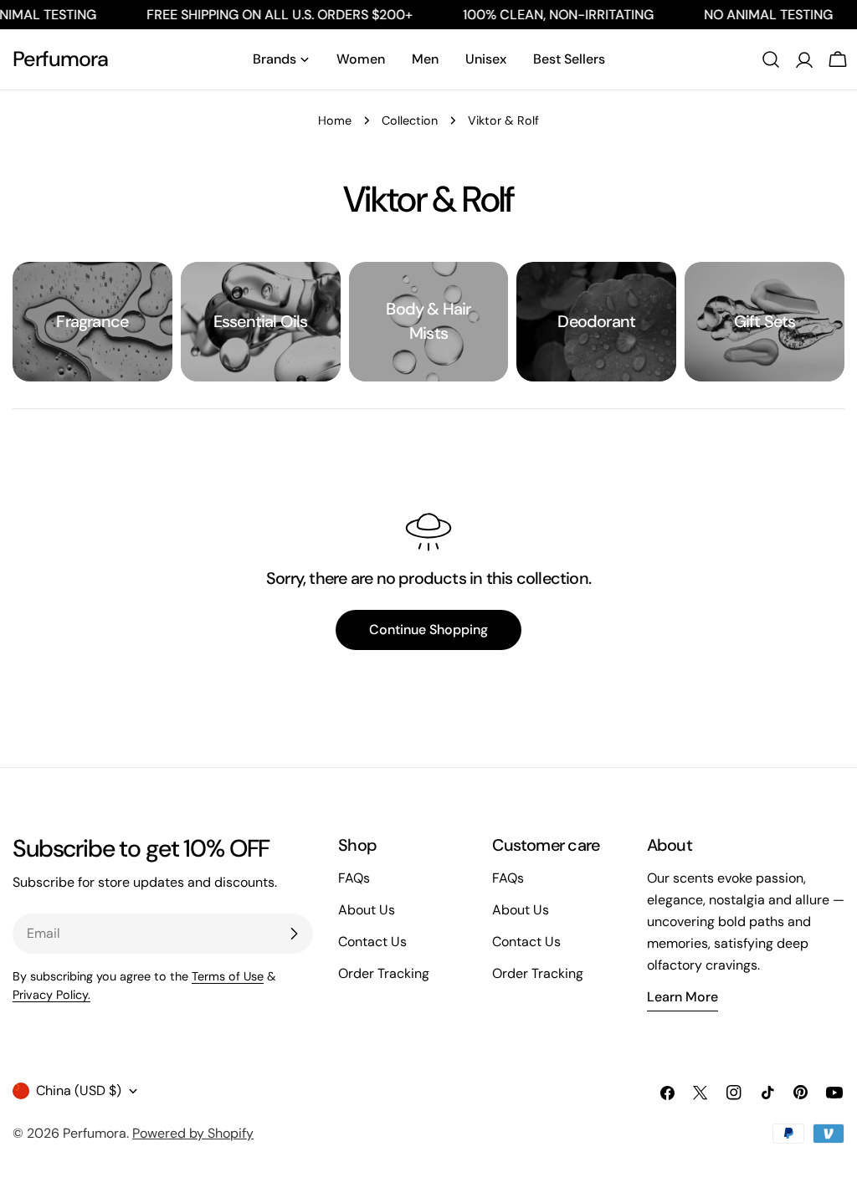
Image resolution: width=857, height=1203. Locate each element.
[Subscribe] (293, 933)
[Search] (771, 59)
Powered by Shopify (193, 1133)
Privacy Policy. (51, 994)
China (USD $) (78, 1090)
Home (335, 120)
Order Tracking (383, 973)
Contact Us (372, 941)
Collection (410, 120)
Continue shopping (428, 629)
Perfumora (60, 59)
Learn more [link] (682, 997)
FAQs (354, 878)
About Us (366, 910)
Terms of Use (228, 976)
